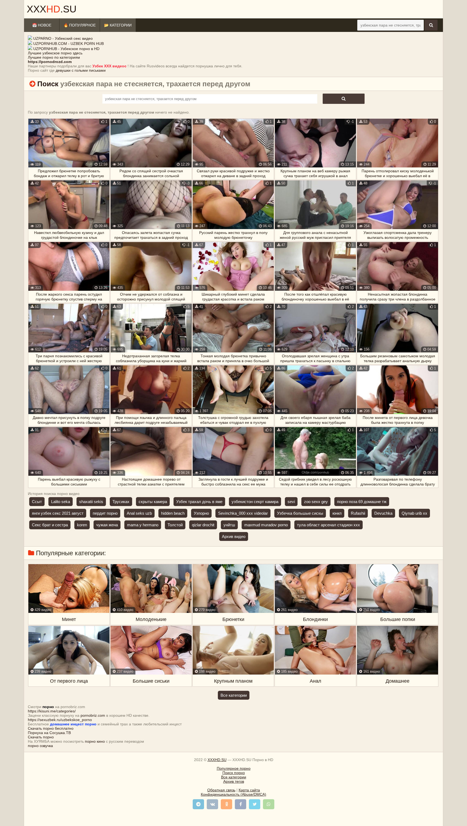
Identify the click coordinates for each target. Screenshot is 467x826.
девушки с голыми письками (81, 70)
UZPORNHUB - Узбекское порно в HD (66, 49)
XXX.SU (51, 9)
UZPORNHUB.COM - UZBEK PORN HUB (68, 43)
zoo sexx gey (316, 501)
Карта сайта (249, 790)
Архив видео (233, 536)
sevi (291, 501)
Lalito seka (60, 501)
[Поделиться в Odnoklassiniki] (226, 804)
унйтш (229, 525)
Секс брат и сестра (50, 525)
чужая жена (107, 525)
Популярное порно (234, 768)
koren (82, 525)
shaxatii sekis (91, 501)
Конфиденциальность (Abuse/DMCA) (233, 794)
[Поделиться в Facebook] (240, 804)
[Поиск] (431, 25)
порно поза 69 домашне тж (361, 501)
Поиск (47, 84)
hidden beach (173, 513)
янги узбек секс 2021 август (58, 513)
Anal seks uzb (139, 513)
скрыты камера (153, 501)
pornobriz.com (93, 715)
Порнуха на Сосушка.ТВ (49, 733)
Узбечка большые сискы (300, 513)
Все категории (234, 695)
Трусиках (120, 501)
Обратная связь (221, 790)
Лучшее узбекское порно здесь (55, 53)
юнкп (337, 513)
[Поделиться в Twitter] (254, 804)
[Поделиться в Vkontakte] (212, 804)
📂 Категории (118, 25)
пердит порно (105, 513)
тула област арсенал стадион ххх (328, 525)
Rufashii (358, 513)
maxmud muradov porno (266, 525)
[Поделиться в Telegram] (198, 804)
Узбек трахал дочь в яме (199, 501)
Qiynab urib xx (414, 513)
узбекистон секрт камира (255, 501)
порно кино (95, 741)
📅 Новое (41, 25)
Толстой (175, 525)
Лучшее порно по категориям (54, 57)
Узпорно (201, 513)
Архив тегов (233, 781)
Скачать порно (41, 737)
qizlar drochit (203, 525)
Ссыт (37, 501)
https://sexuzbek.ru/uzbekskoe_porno (60, 720)
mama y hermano (142, 525)
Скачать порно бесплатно (51, 728)
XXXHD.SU (217, 760)
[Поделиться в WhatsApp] (268, 804)
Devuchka (383, 513)
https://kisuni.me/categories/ (52, 711)
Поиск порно (233, 773)
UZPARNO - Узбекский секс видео (63, 38)
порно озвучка (40, 746)
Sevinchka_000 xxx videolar (243, 513)
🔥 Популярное (80, 25)
